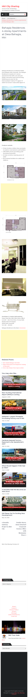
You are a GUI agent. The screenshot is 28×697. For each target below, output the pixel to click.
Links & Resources (13, 614)
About (13, 606)
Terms (14, 611)
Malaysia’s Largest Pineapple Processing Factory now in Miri (13, 417)
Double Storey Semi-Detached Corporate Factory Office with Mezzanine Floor (21, 529)
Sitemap (13, 613)
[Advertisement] (14, 55)
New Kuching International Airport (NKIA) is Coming (11, 393)
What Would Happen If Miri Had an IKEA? (13, 467)
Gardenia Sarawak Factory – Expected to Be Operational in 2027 (13, 442)
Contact (14, 608)
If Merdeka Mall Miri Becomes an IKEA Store (14, 490)
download (22, 328)
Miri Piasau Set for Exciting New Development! (13, 514)
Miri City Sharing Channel (18, 693)
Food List (14, 616)
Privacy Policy (14, 609)
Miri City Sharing (10, 6)
